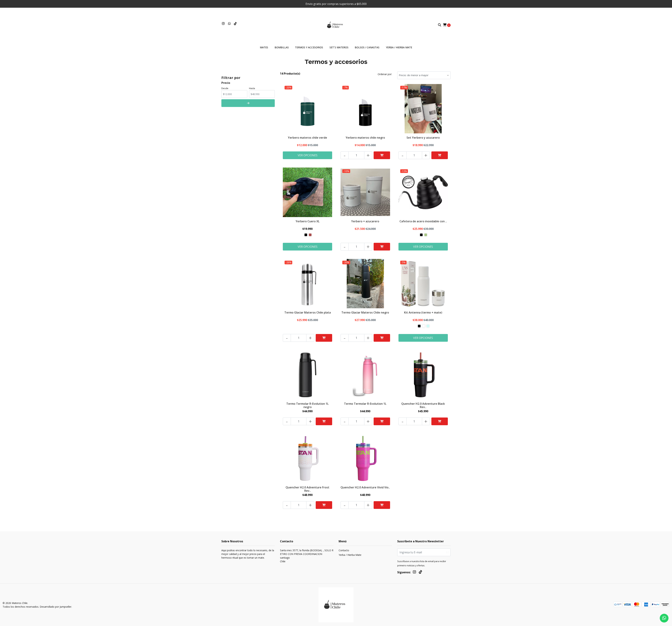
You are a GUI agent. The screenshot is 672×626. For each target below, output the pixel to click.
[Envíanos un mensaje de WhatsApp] (664, 618)
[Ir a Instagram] (223, 24)
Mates (264, 47)
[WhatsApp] (229, 24)
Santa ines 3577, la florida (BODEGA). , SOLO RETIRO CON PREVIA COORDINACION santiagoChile (306, 556)
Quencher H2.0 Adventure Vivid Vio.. (365, 487)
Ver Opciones (307, 155)
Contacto (344, 550)
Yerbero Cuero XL (308, 221)
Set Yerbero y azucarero (423, 138)
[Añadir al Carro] (382, 155)
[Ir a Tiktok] (235, 24)
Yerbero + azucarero (365, 221)
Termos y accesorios (309, 47)
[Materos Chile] (336, 25)
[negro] (305, 235)
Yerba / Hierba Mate (399, 47)
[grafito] (425, 235)
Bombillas (282, 47)
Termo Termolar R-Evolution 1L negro (307, 405)
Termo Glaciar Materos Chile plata (307, 312)
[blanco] (423, 326)
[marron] (310, 235)
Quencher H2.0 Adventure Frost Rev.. (307, 489)
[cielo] (428, 326)
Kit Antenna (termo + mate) (423, 312)
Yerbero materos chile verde (307, 138)
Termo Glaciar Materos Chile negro (365, 312)
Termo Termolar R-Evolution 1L (365, 404)
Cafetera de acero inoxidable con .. (423, 221)
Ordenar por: (385, 74)
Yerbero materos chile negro (365, 138)
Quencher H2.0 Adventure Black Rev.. (423, 405)
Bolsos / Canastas (367, 47)
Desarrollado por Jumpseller (55, 606)
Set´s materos (339, 47)
